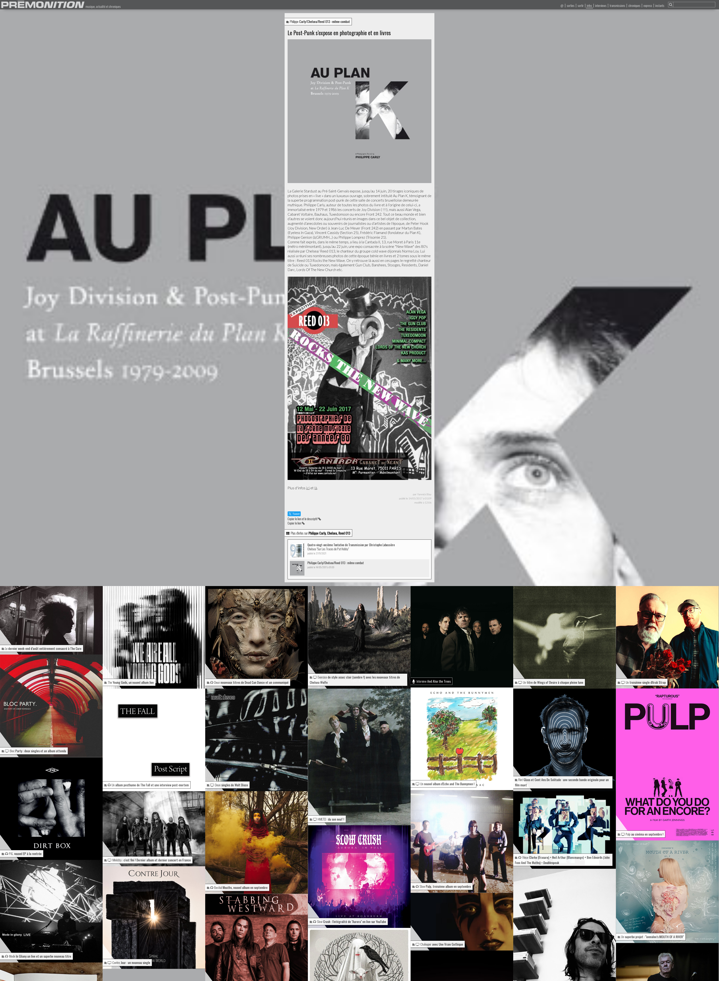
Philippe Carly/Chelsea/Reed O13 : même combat (335, 565)
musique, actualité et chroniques (103, 6)
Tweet (296, 513)
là (315, 488)
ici (308, 488)
